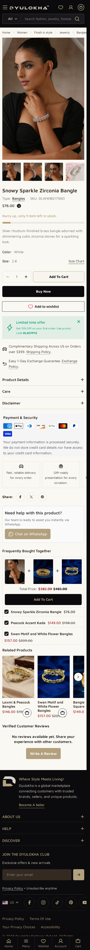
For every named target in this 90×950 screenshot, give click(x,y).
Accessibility (50, 927)
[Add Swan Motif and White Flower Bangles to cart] (62, 713)
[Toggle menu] (5, 7)
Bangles (82, 32)
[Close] (78, 321)
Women (22, 32)
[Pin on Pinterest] (42, 497)
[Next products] (78, 677)
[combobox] (43, 19)
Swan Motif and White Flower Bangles (42, 634)
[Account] (71, 7)
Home (6, 32)
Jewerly (64, 32)
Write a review (43, 753)
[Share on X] (31, 497)
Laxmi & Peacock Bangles (16, 704)
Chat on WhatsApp (31, 534)
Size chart (76, 261)
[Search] (77, 18)
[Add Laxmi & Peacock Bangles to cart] (27, 713)
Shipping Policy (38, 352)
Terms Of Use (40, 919)
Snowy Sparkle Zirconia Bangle (36, 612)
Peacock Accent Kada (28, 623)
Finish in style (43, 32)
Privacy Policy (12, 888)
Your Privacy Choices (18, 927)
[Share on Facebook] (20, 497)
